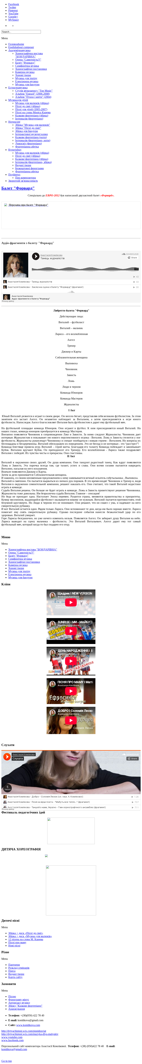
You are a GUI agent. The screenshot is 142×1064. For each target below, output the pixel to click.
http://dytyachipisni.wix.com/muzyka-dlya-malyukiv (29, 1034)
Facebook (13, 4)
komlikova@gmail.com (14, 1049)
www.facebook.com (12, 1040)
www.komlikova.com (28, 1025)
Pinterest (13, 10)
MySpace (13, 19)
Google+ (13, 16)
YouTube (13, 13)
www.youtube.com (11, 1037)
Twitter (12, 7)
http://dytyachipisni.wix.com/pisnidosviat (23, 1030)
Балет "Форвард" (18, 188)
